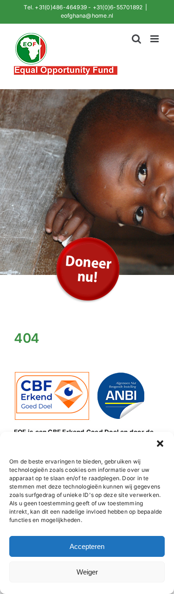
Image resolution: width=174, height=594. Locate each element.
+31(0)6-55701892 (118, 7)
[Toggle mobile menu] (155, 39)
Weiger (87, 572)
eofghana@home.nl (87, 15)
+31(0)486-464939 (61, 7)
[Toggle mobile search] (136, 39)
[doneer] (87, 236)
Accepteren (87, 546)
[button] (160, 443)
